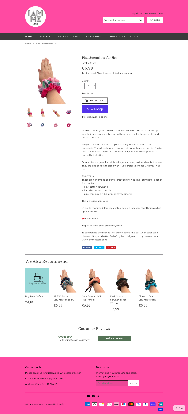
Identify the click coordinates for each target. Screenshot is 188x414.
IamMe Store (37, 404)
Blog (133, 36)
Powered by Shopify (55, 404)
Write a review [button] (114, 338)
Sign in (135, 13)
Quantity (86, 81)
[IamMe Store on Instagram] (98, 396)
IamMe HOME (115, 36)
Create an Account (153, 13)
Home (28, 36)
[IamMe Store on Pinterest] (93, 396)
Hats (76, 36)
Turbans (60, 36)
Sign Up (133, 383)
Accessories (93, 36)
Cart (156, 20)
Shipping (102, 73)
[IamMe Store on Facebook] (88, 396)
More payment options (94, 117)
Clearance (43, 36)
